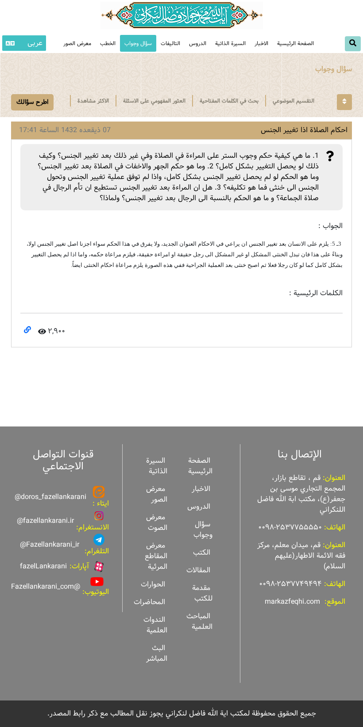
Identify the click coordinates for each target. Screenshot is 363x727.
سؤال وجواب (138, 43)
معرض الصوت (156, 522)
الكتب (201, 553)
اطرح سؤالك (32, 102)
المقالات (198, 570)
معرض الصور (156, 494)
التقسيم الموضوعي (293, 100)
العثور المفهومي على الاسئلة (154, 100)
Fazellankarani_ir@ (49, 545)
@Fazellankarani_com (45, 587)
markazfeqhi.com (292, 602)
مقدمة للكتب (202, 593)
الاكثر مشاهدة (93, 100)
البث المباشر (156, 653)
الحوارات (153, 584)
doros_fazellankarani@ (50, 497)
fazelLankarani (43, 566)
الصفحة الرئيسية (295, 43)
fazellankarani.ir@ (45, 521)
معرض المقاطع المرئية (156, 556)
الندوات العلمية (155, 625)
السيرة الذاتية (230, 43)
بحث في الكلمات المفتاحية (229, 100)
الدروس (197, 43)
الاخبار (261, 43)
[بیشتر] (344, 102)
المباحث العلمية (199, 621)
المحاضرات (149, 602)
